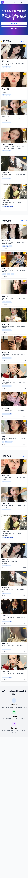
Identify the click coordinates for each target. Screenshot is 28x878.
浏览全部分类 (14, 23)
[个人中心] (22, 2)
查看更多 (23, 41)
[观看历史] (18, 2)
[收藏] (15, 2)
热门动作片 (14, 28)
